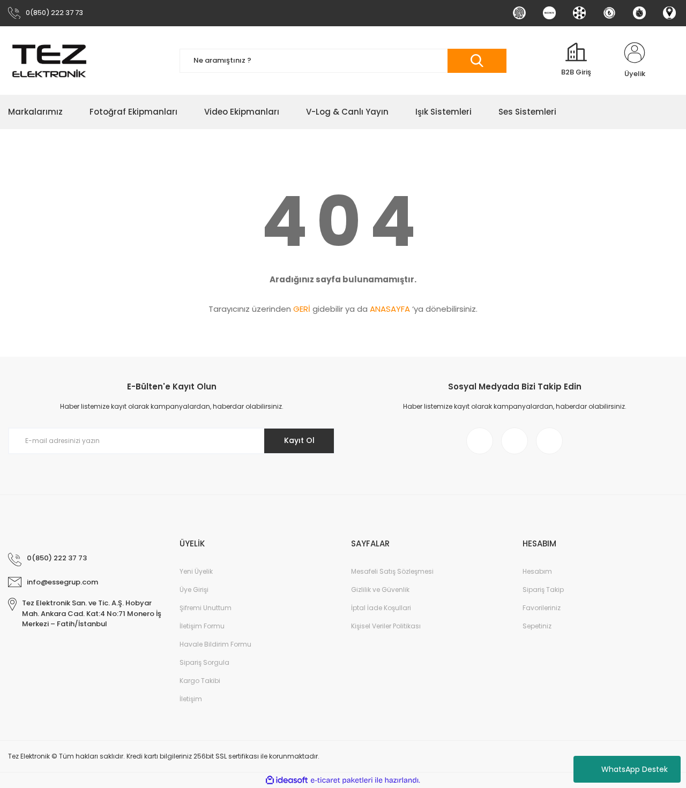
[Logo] (49, 60)
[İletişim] (669, 12)
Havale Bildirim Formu (215, 644)
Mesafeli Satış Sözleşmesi (392, 571)
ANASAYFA (390, 308)
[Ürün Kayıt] (639, 12)
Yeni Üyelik (196, 571)
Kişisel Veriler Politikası (386, 626)
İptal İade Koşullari (381, 607)
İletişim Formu (202, 626)
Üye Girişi (194, 589)
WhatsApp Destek (634, 769)
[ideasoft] (286, 780)
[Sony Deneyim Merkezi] (549, 12)
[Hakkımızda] (519, 12)
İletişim (191, 698)
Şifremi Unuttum (206, 607)
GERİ (301, 308)
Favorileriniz (542, 607)
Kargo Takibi (200, 680)
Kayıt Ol (299, 440)
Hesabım (537, 571)
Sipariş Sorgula (204, 662)
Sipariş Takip (543, 589)
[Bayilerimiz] (579, 12)
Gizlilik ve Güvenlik (380, 589)
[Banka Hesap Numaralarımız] (609, 12)
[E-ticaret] (341, 780)
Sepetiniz (537, 626)
